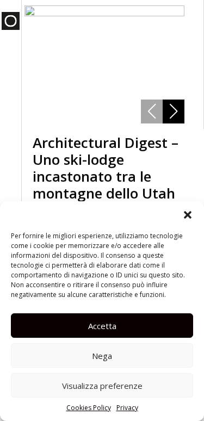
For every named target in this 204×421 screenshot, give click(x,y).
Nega (102, 355)
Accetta (102, 325)
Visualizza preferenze (102, 385)
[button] (187, 214)
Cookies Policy (88, 407)
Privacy (127, 407)
